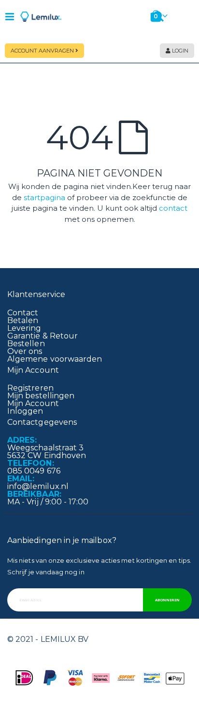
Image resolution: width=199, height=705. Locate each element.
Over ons (25, 351)
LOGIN (179, 50)
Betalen (22, 320)
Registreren (30, 388)
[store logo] (41, 17)
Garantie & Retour (42, 335)
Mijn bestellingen (40, 395)
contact (173, 208)
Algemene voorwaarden (54, 359)
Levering (24, 328)
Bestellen (26, 343)
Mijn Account (33, 403)
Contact (22, 312)
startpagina (44, 197)
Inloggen (25, 411)
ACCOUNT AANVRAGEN (43, 50)
